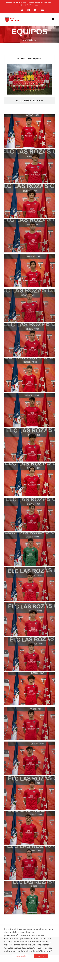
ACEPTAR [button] (41, 956)
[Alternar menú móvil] (53, 19)
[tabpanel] (29, 79)
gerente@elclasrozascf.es (30, 5)
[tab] (29, 58)
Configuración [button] (20, 956)
